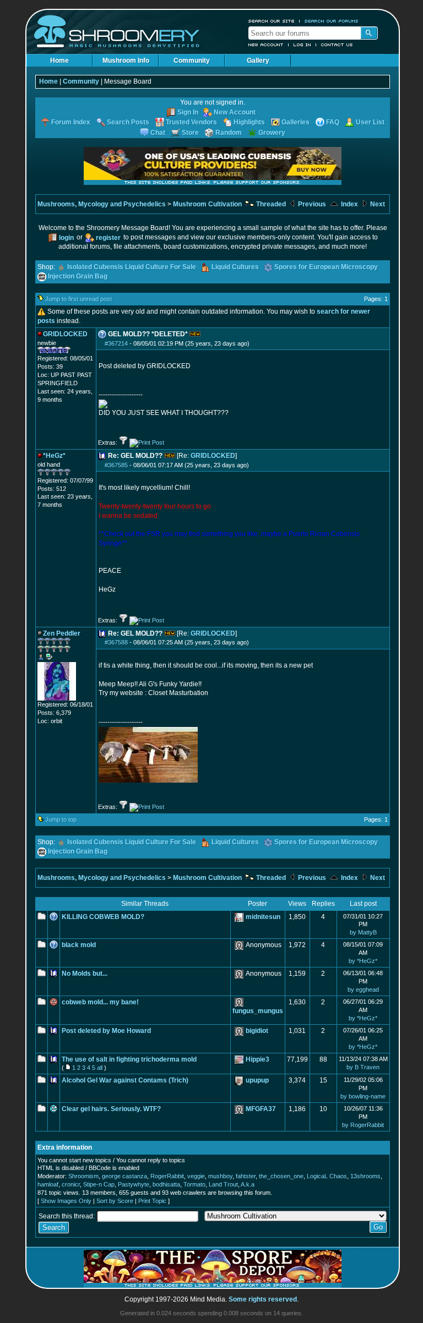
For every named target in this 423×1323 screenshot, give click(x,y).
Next (376, 204)
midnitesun (263, 917)
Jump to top (61, 819)
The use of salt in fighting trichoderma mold (129, 1059)
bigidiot (257, 1031)
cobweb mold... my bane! (100, 1002)
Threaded (270, 204)
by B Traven (362, 1067)
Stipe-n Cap (99, 1184)
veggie (196, 1176)
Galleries (295, 122)
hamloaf (47, 1184)
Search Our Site (271, 21)
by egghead (363, 989)
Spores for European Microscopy (326, 267)
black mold (79, 945)
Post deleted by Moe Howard (106, 1031)
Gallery (258, 60)
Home (59, 60)
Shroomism (83, 1176)
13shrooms (365, 1176)
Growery (271, 132)
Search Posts (128, 122)
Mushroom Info (125, 60)
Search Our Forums (332, 21)
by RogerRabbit (363, 1125)
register (108, 238)
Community (191, 60)
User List (370, 122)
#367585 (116, 465)
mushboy (220, 1176)
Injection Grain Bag (77, 276)
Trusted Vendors (191, 122)
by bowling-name (363, 1096)
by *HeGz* (363, 961)
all (99, 1067)
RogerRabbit (167, 1176)
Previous (311, 204)
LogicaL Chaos (327, 1176)
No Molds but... (84, 973)
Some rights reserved (263, 1299)
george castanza (124, 1176)
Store (190, 132)
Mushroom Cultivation (207, 204)
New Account (266, 44)
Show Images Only (66, 1201)
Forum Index (70, 122)
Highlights (249, 122)
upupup (257, 1080)
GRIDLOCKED (213, 456)
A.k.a (247, 1184)
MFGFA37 (261, 1109)
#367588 (116, 642)
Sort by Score (114, 1201)
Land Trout (223, 1184)
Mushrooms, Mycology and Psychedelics (101, 204)
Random (228, 132)
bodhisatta (166, 1184)
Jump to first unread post (78, 299)
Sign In (187, 112)
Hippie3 (257, 1059)
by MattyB (363, 932)
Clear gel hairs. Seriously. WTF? (111, 1109)
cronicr (71, 1184)
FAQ (332, 122)
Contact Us (337, 44)
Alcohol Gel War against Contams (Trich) (125, 1080)
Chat (157, 132)
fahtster (246, 1176)
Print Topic (152, 1201)
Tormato (194, 1184)
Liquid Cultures (235, 267)
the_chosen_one (281, 1176)
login (66, 238)
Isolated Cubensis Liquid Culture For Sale (131, 267)
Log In (302, 44)
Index (348, 204)
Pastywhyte (133, 1184)
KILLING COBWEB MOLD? (103, 917)
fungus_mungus (257, 1011)
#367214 (116, 343)
